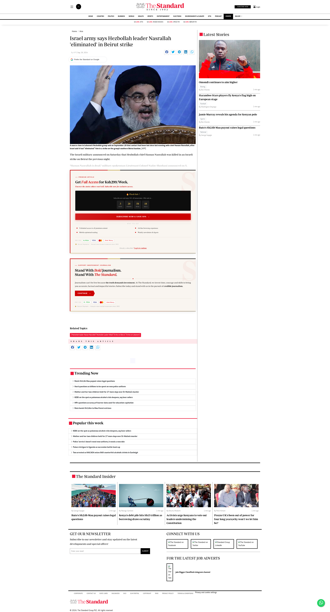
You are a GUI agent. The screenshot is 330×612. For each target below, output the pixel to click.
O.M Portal (134, 593)
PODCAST (218, 16)
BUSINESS (121, 16)
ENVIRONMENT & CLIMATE (194, 16)
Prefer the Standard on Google (86, 59)
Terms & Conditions (185, 593)
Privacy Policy (168, 593)
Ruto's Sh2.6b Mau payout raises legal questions (227, 127)
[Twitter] (202, 544)
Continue (84, 293)
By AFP (74, 53)
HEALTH (141, 16)
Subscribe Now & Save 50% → (133, 217)
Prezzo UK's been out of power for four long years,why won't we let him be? (236, 519)
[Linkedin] (225, 544)
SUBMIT (145, 551)
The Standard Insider (96, 476)
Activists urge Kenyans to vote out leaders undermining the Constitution (187, 519)
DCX (124, 593)
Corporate (78, 593)
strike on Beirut (79, 159)
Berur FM (191, 22)
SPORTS (150, 16)
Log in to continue (140, 248)
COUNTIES (100, 16)
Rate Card (104, 593)
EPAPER (228, 16)
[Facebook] (179, 544)
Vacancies (115, 593)
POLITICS (111, 16)
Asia (81, 31)
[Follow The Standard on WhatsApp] (321, 603)
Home (74, 31)
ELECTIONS (177, 16)
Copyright (147, 593)
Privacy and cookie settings (206, 593)
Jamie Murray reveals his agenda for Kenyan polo (228, 114)
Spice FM (174, 22)
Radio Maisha (156, 22)
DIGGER (238, 16)
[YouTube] (248, 544)
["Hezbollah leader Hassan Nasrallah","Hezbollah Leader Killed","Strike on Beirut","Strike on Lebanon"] (105, 335)
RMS (156, 593)
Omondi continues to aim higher (218, 82)
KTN (209, 16)
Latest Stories (216, 34)
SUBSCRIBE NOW (242, 7)
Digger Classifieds (187, 572)
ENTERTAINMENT (163, 16)
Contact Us (91, 593)
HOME (90, 16)
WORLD (131, 16)
